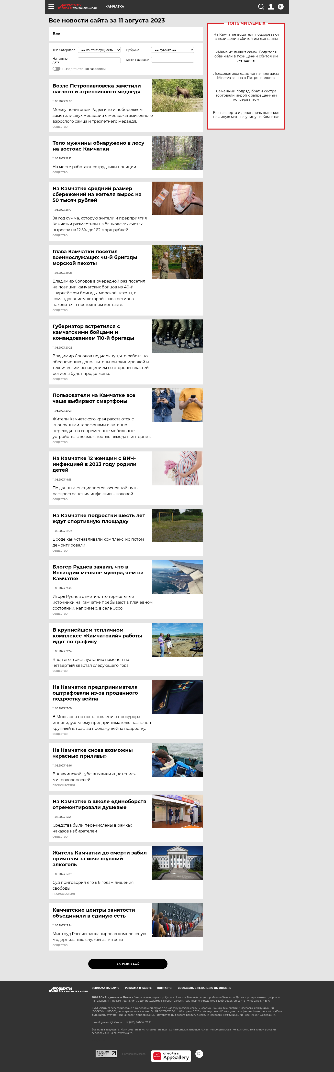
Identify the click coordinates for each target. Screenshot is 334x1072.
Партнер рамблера (133, 1053)
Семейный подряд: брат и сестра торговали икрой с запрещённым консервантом (246, 95)
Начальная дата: (61, 60)
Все (56, 34)
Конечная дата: (137, 60)
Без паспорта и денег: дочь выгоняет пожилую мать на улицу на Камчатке (246, 115)
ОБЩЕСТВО (60, 127)
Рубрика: (133, 50)
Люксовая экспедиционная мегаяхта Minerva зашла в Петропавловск (246, 76)
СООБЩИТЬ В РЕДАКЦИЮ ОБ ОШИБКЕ (204, 988)
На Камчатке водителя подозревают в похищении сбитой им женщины (246, 37)
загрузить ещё (128, 963)
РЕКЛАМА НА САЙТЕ (105, 988)
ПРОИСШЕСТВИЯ (64, 785)
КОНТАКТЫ (164, 988)
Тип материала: (64, 50)
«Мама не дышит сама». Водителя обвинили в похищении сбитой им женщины (246, 56)
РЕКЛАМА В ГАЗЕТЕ (138, 988)
